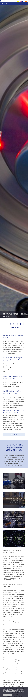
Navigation (6, 3)
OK (7, 695)
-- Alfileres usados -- (14, 434)
